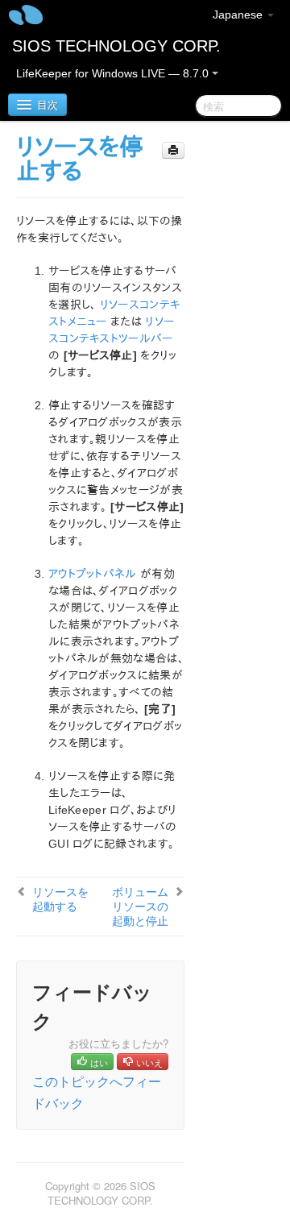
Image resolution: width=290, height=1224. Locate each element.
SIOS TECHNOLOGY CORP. (116, 46)
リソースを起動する (60, 898)
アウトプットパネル (92, 573)
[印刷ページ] (173, 150)
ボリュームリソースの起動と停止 (140, 905)
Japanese (239, 14)
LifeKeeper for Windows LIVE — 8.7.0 (114, 73)
